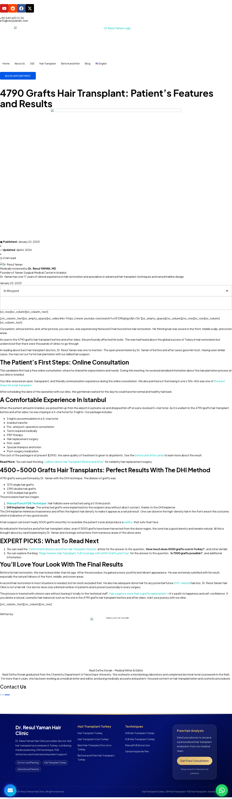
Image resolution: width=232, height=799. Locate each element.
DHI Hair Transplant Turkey (140, 733)
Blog (87, 63)
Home (6, 63)
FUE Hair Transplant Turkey (140, 739)
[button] (227, 290)
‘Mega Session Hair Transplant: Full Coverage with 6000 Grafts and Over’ (84, 553)
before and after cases (149, 455)
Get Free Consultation (194, 761)
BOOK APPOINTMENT (18, 75)
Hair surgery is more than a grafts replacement (138, 593)
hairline (128, 522)
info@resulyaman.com (14, 20)
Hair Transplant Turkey (90, 733)
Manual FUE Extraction (137, 745)
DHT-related (182, 583)
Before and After (70, 63)
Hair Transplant (47, 63)
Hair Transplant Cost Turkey (93, 739)
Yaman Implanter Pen (137, 751)
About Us (20, 63)
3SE (32, 63)
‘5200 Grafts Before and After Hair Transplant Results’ (62, 549)
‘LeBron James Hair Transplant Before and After (73, 461)
